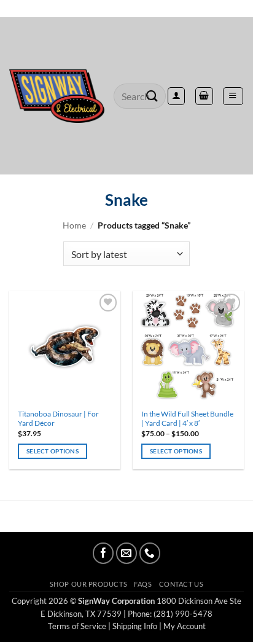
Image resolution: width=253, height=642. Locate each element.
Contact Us (181, 584)
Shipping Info (134, 626)
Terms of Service (77, 626)
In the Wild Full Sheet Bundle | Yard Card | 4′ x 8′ (187, 418)
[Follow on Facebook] (103, 552)
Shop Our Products (88, 584)
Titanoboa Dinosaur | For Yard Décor (58, 418)
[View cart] (203, 95)
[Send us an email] (126, 552)
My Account (184, 626)
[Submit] (152, 96)
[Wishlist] (126, 8)
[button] (233, 95)
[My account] (176, 95)
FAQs (143, 584)
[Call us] (149, 552)
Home (74, 225)
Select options (52, 451)
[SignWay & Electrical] (56, 96)
